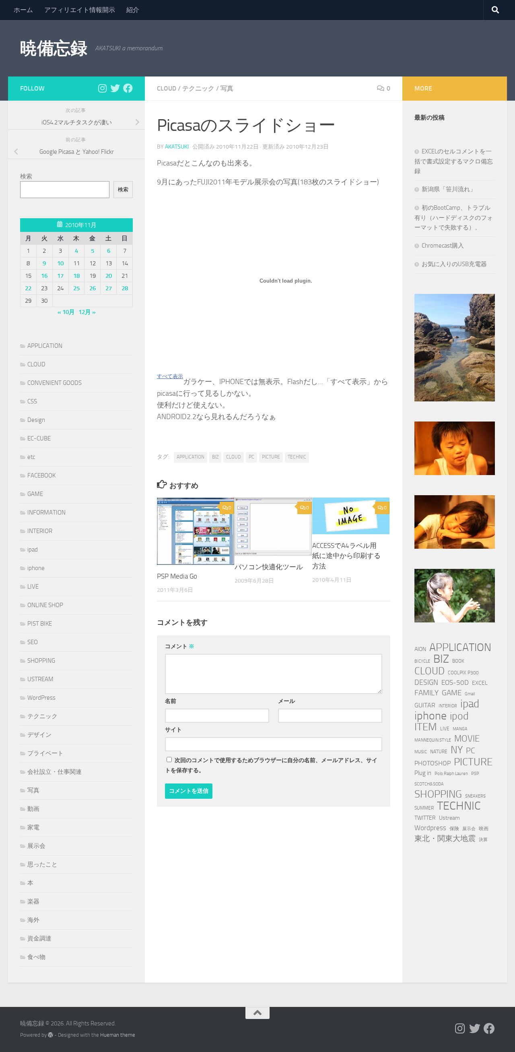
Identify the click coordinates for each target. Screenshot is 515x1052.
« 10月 (66, 312)
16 (44, 275)
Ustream (449, 817)
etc (31, 457)
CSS (32, 401)
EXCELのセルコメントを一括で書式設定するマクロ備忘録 (453, 161)
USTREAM (40, 679)
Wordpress (430, 828)
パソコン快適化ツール (269, 567)
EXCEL (480, 683)
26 (92, 288)
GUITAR (424, 705)
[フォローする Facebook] (128, 88)
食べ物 (36, 957)
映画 (483, 828)
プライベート (45, 753)
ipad (32, 549)
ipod (459, 716)
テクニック (198, 88)
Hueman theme (117, 1035)
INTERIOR (39, 531)
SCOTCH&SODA (429, 784)
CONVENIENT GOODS (54, 382)
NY (457, 750)
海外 (33, 920)
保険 (454, 828)
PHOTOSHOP (432, 763)
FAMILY (426, 692)
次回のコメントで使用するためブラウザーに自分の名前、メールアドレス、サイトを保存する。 (271, 765)
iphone (36, 568)
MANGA (460, 729)
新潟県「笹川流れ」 (449, 189)
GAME (35, 494)
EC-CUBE (39, 438)
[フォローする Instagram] (102, 88)
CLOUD (166, 88)
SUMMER (424, 808)
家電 (33, 827)
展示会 (36, 845)
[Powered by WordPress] (50, 1035)
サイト (173, 729)
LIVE (33, 586)
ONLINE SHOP (45, 605)
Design (36, 420)
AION (420, 649)
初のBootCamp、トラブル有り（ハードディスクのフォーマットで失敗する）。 (453, 217)
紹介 (132, 10)
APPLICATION (190, 457)
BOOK (458, 661)
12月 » (87, 312)
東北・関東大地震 (445, 838)
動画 (33, 808)
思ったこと (42, 864)
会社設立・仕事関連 (54, 771)
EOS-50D (455, 682)
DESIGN (426, 682)
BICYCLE (422, 661)
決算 (483, 839)
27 (108, 288)
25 (76, 288)
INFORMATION (46, 512)
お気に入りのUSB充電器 (454, 264)
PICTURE (271, 457)
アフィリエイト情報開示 (79, 10)
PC (251, 457)
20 (108, 275)
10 (60, 263)
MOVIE (467, 739)
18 (76, 275)
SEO (32, 642)
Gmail (470, 694)
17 (60, 275)
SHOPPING (41, 660)
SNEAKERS (475, 796)
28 (125, 288)
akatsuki (177, 146)
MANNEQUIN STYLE (432, 740)
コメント (179, 646)
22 (28, 288)
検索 (26, 176)
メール (286, 701)
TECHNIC (297, 457)
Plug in (422, 773)
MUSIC (420, 751)
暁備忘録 (53, 48)
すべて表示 (170, 376)
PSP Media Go (177, 576)
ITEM (425, 727)
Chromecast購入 (443, 245)
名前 (170, 701)
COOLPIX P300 (463, 673)
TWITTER (425, 817)
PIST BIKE (39, 623)
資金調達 (39, 938)
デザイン (39, 734)
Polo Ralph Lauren (451, 773)
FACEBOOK (41, 475)
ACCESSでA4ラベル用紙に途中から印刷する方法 (346, 556)
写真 (226, 88)
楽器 (33, 901)
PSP (475, 773)
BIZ (215, 457)
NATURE (438, 751)
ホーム (23, 10)
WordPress (41, 697)
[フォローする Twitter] (115, 88)
